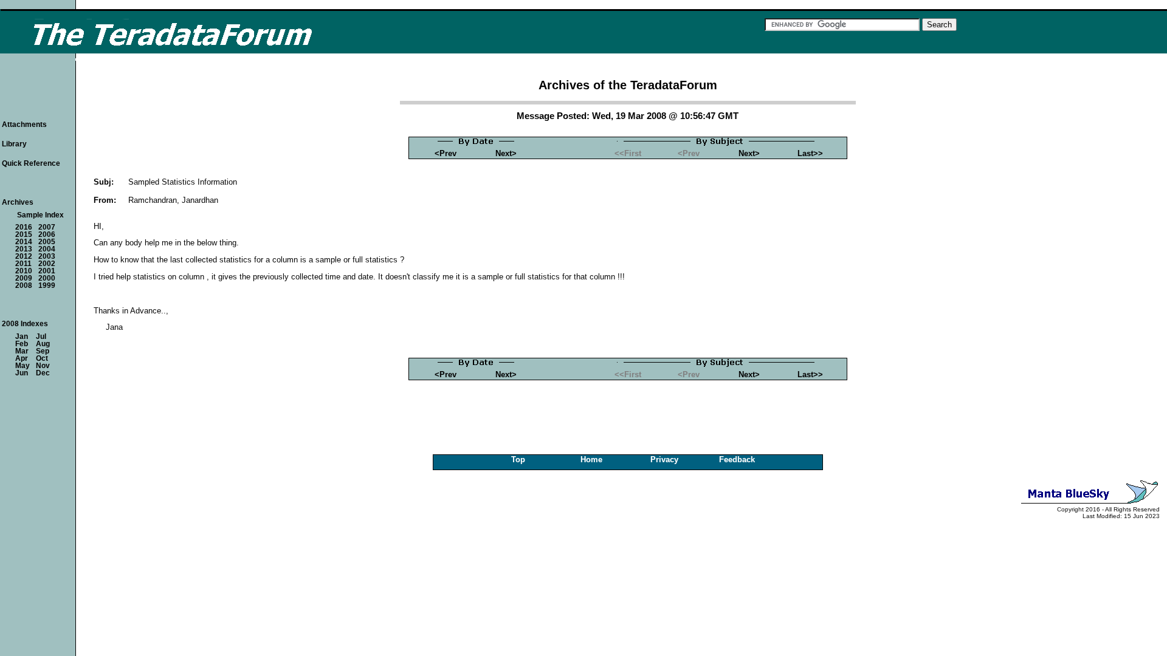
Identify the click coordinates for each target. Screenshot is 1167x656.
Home (591, 459)
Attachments (24, 124)
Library (14, 144)
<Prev (445, 153)
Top (518, 459)
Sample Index (40, 215)
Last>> (810, 153)
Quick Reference (31, 163)
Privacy (664, 459)
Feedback (737, 459)
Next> (506, 153)
